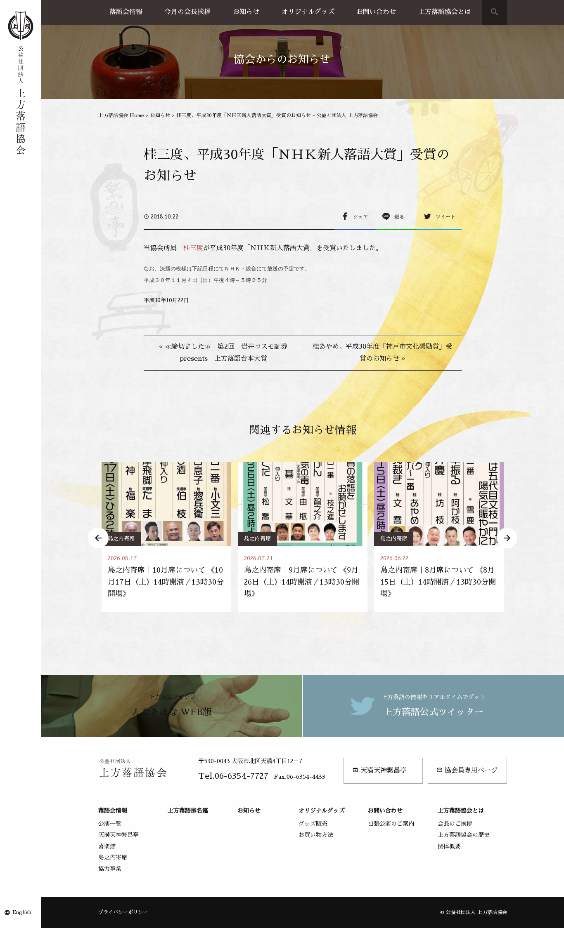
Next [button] (507, 538)
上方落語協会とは (444, 12)
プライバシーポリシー (123, 912)
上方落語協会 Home (121, 115)
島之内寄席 (121, 538)
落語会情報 (125, 12)
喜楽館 (107, 846)
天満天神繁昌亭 (379, 770)
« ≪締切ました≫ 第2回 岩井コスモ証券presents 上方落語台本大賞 (223, 352)
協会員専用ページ (467, 770)
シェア (360, 216)
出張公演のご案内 (391, 824)
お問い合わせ (376, 12)
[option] (166, 537)
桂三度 (193, 248)
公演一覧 (109, 824)
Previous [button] (98, 538)
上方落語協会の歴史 (464, 835)
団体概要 (449, 846)
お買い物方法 (316, 835)
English (21, 912)
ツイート (445, 216)
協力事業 (109, 869)
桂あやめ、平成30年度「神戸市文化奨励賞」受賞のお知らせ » (382, 352)
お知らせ (246, 12)
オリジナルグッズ (308, 12)
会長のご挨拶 (455, 824)
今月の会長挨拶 (187, 12)
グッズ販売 (313, 824)
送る (399, 216)
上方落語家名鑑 (188, 810)
